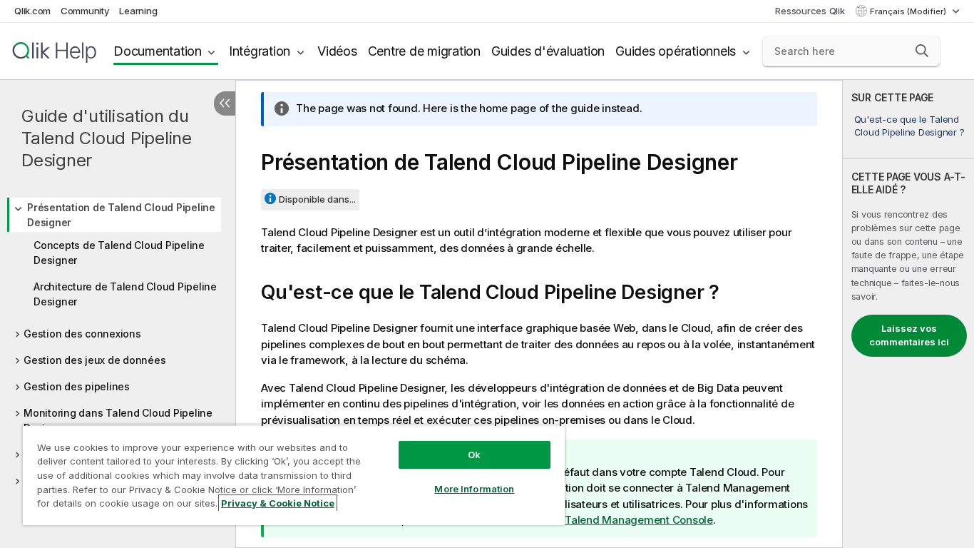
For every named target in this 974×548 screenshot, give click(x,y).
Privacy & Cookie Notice (277, 503)
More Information (474, 488)
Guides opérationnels (675, 51)
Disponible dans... (317, 199)
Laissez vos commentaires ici (909, 335)
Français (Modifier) (909, 11)
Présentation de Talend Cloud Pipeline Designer (121, 214)
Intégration (259, 51)
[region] (294, 475)
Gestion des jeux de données (94, 360)
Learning (138, 10)
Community (85, 10)
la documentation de (585, 520)
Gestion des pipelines (77, 386)
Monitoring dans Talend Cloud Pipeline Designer (118, 420)
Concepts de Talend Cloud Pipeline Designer (119, 252)
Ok (474, 454)
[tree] (117, 339)
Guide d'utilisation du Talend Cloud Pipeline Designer (106, 138)
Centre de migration (424, 51)
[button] (922, 51)
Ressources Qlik (809, 10)
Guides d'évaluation (548, 51)
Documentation (157, 51)
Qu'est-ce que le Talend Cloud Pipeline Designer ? (909, 125)
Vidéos (337, 51)
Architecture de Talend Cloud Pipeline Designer (125, 294)
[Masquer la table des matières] (224, 103)
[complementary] (908, 314)
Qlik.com (32, 10)
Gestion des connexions (82, 334)
